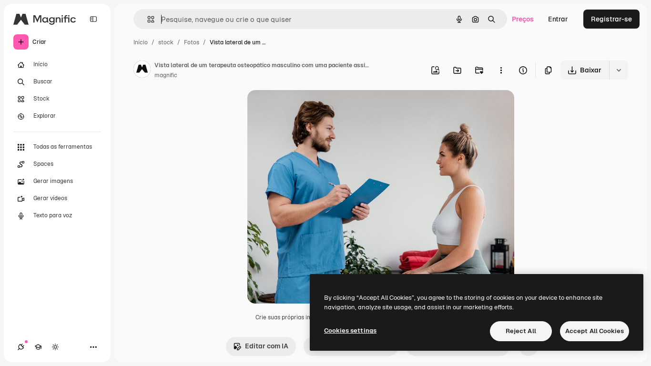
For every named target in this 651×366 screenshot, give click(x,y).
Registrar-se (611, 19)
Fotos (191, 42)
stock (165, 42)
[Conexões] (21, 347)
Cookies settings (350, 330)
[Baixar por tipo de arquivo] (618, 70)
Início (140, 42)
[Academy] (38, 347)
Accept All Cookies (594, 331)
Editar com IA (266, 346)
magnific (165, 75)
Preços (523, 19)
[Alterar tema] (55, 347)
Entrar (558, 19)
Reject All (521, 331)
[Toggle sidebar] (93, 19)
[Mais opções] (500, 70)
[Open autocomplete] (147, 19)
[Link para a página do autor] (142, 71)
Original (308, 108)
